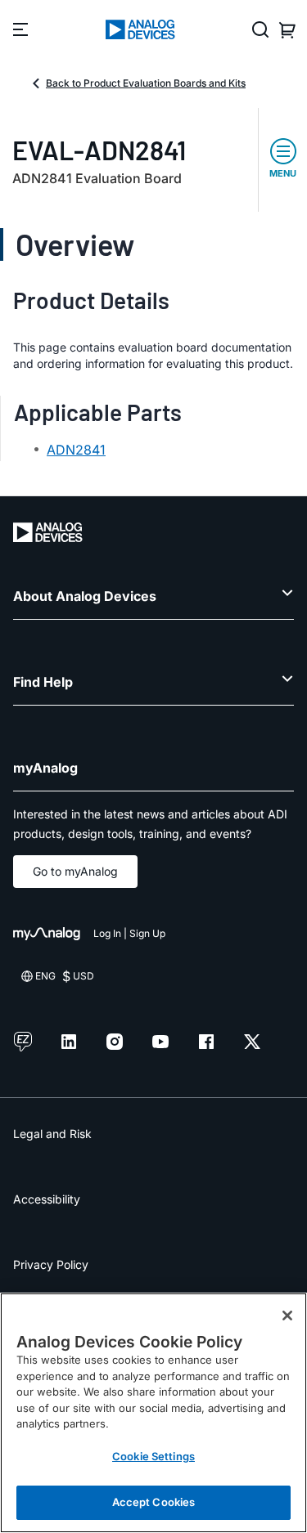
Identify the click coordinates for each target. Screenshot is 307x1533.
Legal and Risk (52, 1134)
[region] (153, 1413)
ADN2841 (76, 450)
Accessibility (46, 1199)
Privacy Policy (50, 1264)
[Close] (287, 1316)
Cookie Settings (153, 1456)
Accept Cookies (154, 1501)
